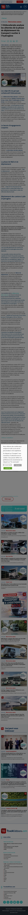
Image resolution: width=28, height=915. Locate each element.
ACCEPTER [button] (7, 468)
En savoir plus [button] (7, 465)
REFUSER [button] (18, 465)
